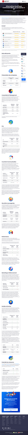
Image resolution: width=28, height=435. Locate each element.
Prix (4, 35)
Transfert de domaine (7, 420)
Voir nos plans (24, 79)
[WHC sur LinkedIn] (6, 428)
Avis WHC (20, 419)
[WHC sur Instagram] (7, 428)
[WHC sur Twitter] (4, 428)
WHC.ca (11, 85)
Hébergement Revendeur (3, 420)
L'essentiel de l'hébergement (8, 33)
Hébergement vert (20, 420)
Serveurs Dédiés (3, 421)
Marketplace (16, 423)
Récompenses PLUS (16, 422)
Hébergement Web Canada (5, 17)
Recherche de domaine (7, 419)
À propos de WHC (20, 418)
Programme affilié (16, 421)
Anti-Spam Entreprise (11, 420)
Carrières (19, 423)
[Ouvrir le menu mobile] (25, 1)
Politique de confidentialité (16, 433)
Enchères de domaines (7, 422)
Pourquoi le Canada (20, 421)
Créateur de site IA (7, 424)
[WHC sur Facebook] (3, 428)
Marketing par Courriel (16, 419)
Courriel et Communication (7, 37)
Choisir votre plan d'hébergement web (11, 410)
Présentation (23, 57)
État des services (23, 418)
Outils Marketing (16, 418)
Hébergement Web (3, 418)
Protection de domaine (11, 421)
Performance (6, 41)
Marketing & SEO (24, 71)
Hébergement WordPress (3, 423)
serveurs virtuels (8, 364)
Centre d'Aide (24, 417)
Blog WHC (20, 417)
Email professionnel (7, 425)
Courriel (24, 63)
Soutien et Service (6, 45)
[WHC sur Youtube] (8, 428)
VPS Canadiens (3, 419)
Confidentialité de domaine (11, 423)
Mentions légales (11, 433)
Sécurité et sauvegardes (7, 39)
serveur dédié (13, 366)
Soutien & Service (23, 74)
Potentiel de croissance (23, 76)
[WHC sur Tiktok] (10, 428)
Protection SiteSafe (11, 419)
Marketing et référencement (8, 43)
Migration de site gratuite (3, 425)
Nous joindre (20, 422)
